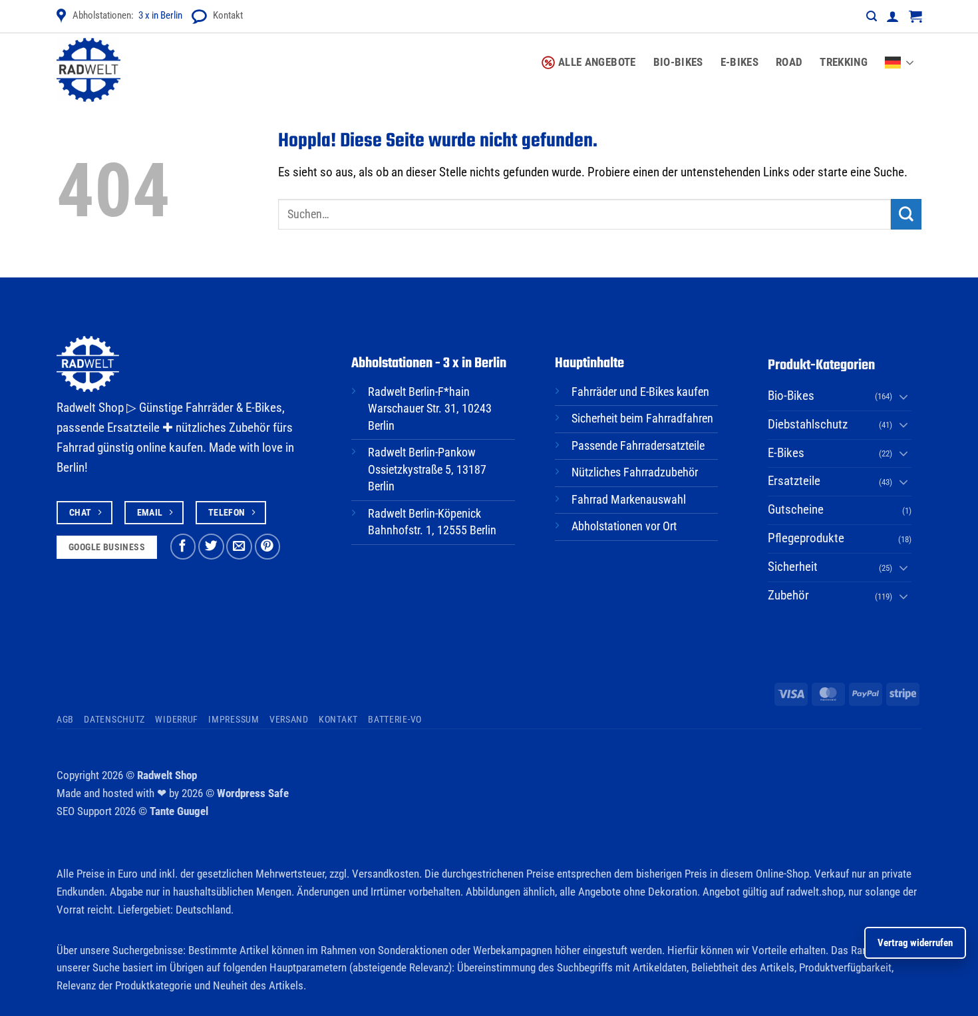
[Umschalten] (903, 396)
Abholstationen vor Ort (624, 526)
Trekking (844, 62)
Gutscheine (796, 509)
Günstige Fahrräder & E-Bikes (210, 408)
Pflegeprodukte (806, 538)
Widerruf (176, 719)
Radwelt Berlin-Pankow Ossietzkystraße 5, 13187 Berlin (427, 469)
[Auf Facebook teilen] (183, 547)
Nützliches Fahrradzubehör (634, 472)
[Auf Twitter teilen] (211, 547)
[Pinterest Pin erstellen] (268, 547)
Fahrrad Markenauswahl (628, 499)
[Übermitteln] (906, 214)
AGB (65, 719)
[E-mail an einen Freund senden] (239, 547)
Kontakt (228, 15)
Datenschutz (114, 719)
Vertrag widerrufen (915, 943)
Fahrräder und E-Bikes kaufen (640, 392)
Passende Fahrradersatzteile (638, 445)
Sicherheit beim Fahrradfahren (642, 418)
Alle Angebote (596, 62)
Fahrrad (75, 447)
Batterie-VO (395, 719)
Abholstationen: (127, 15)
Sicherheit (793, 567)
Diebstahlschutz (808, 424)
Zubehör (788, 595)
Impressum (233, 719)
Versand (289, 719)
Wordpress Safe (253, 793)
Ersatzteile (794, 481)
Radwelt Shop (167, 775)
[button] (871, 16)
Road (789, 62)
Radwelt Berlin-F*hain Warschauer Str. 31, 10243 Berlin (430, 408)
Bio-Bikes (678, 62)
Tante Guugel (179, 811)
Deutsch (903, 55)
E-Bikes (739, 62)
